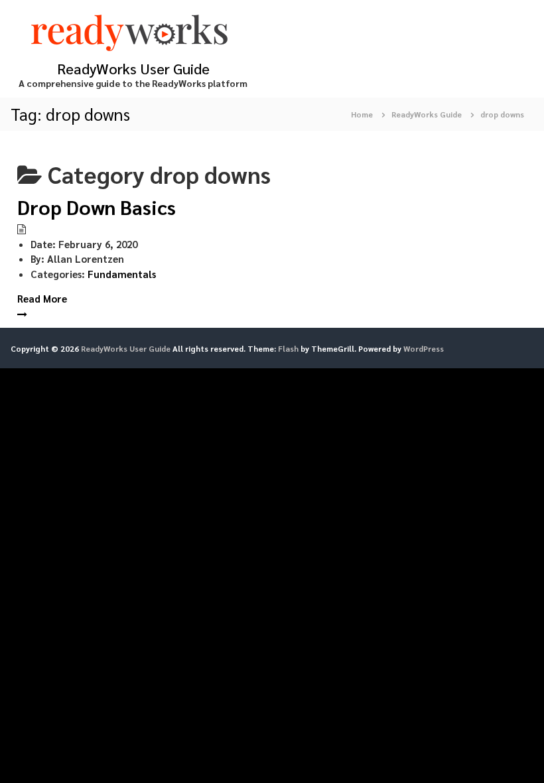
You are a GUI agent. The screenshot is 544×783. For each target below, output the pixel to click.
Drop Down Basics (96, 207)
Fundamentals (122, 273)
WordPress (423, 348)
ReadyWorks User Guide (133, 68)
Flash (288, 348)
